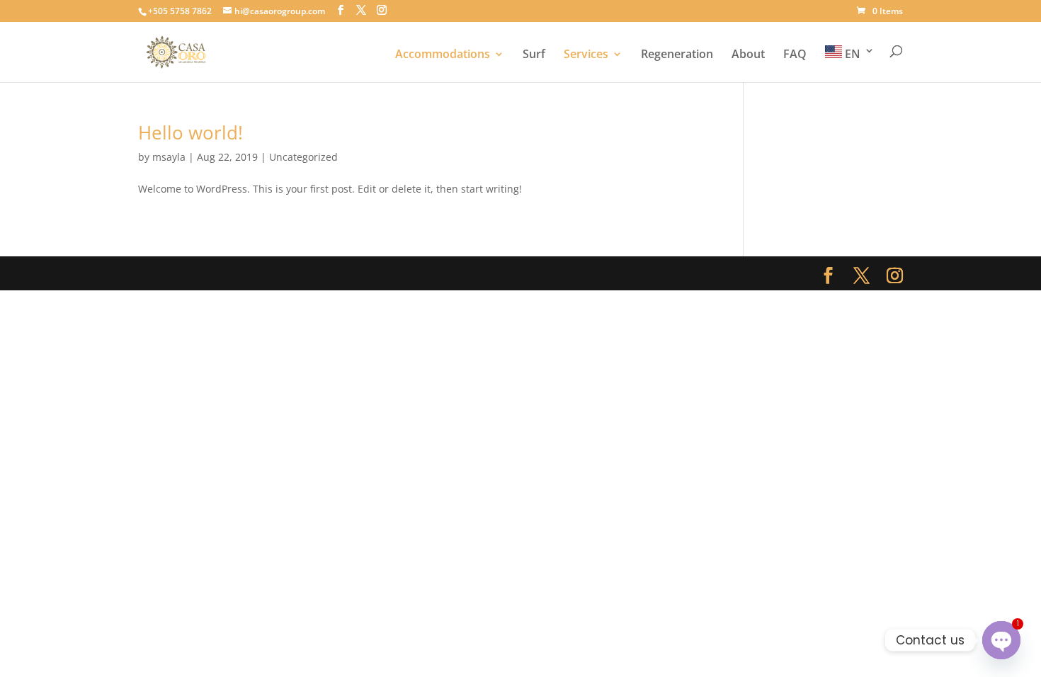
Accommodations (442, 55)
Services (586, 55)
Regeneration (677, 55)
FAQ (795, 55)
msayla (169, 157)
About (748, 55)
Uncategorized (303, 157)
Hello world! (190, 132)
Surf (534, 55)
